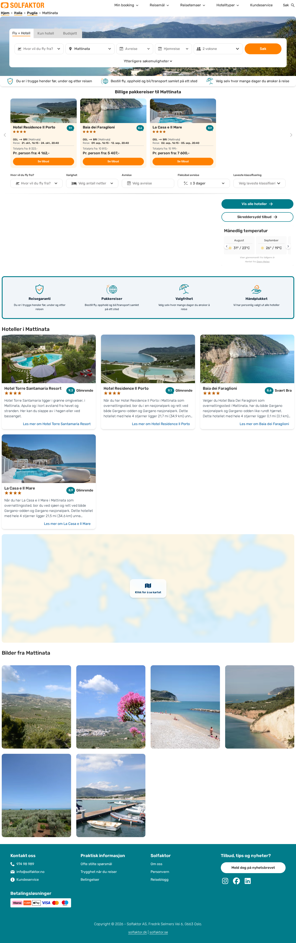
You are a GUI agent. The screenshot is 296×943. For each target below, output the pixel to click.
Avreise (127, 175)
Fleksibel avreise (188, 175)
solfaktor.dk (137, 932)
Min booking (124, 5)
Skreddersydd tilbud (254, 217)
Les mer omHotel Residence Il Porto (161, 424)
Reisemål (157, 5)
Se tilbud (43, 161)
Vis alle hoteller (254, 204)
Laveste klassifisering (247, 175)
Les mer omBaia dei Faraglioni (264, 424)
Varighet (71, 175)
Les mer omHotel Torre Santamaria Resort (57, 424)
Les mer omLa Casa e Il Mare (67, 524)
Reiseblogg (160, 879)
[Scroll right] (288, 246)
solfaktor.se (159, 932)
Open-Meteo (263, 261)
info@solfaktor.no (30, 872)
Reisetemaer (190, 5)
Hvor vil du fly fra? (22, 175)
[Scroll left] (226, 246)
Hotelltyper (225, 5)
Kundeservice (261, 5)
